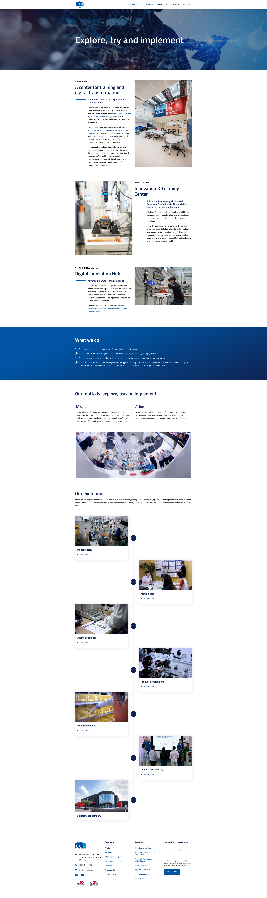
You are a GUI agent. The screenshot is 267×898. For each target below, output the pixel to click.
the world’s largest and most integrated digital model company (108, 130)
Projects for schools (143, 865)
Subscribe (172, 872)
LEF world (147, 5)
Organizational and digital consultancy (145, 853)
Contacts (175, 5)
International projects (113, 857)
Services (161, 5)
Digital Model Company (114, 861)
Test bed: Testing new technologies (143, 860)
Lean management (142, 874)
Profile (107, 848)
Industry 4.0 (139, 879)
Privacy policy (110, 870)
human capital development (101, 136)
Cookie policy (110, 874)
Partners (108, 852)
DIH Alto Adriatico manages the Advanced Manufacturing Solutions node (107, 309)
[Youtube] (82, 875)
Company (132, 5)
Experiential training (143, 848)
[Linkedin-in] (76, 875)
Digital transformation (143, 870)
